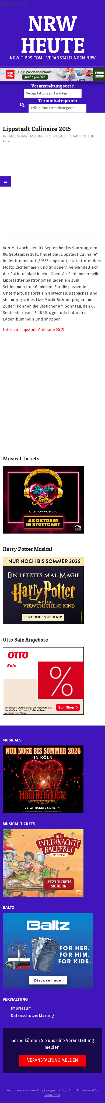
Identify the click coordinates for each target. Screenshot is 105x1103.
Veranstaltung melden (52, 1060)
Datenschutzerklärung (32, 1015)
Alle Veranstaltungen (28, 136)
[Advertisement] (52, 193)
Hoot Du (73, 1090)
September (59, 136)
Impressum (21, 1008)
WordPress (52, 1094)
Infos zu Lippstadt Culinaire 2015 (33, 329)
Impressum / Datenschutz (25, 1090)
